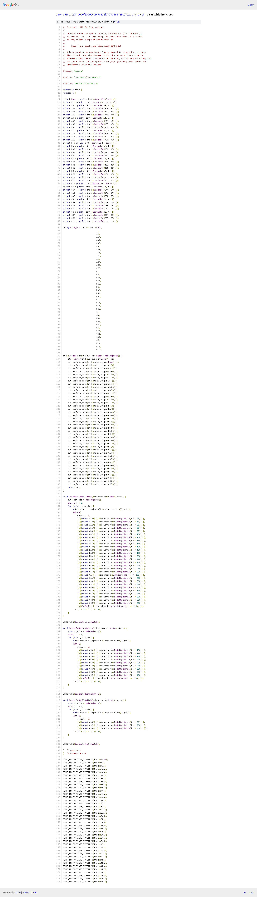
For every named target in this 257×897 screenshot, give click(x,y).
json (251, 892)
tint (67, 14)
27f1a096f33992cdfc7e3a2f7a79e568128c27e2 (101, 14)
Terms (34, 892)
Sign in (251, 4)
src (137, 14)
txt (244, 892)
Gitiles (18, 892)
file (116, 22)
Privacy (26, 892)
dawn (59, 14)
